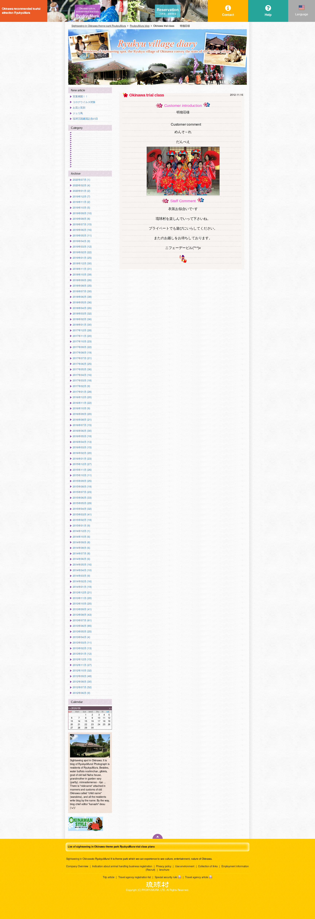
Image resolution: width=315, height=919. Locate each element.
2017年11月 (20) (82, 336)
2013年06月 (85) (82, 625)
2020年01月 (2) (81, 191)
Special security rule (166, 877)
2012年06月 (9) (81, 693)
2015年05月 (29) (82, 503)
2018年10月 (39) (82, 274)
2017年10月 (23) (82, 341)
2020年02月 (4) (81, 185)
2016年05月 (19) (82, 436)
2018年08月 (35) (82, 285)
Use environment (184, 866)
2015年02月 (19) (82, 520)
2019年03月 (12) (82, 246)
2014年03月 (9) (81, 575)
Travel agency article (196, 877)
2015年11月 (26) (82, 469)
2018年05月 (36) (82, 302)
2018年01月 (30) (82, 324)
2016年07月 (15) (82, 425)
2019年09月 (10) (82, 213)
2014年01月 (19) (82, 586)
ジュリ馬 (78, 113)
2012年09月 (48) (82, 676)
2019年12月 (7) (81, 196)
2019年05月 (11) (82, 235)
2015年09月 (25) (82, 481)
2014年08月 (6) (81, 547)
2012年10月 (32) (82, 670)
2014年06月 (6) (81, 559)
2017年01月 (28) (82, 391)
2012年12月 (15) (82, 659)
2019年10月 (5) (81, 207)
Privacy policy (163, 866)
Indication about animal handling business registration (122, 866)
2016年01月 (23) (82, 458)
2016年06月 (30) (82, 430)
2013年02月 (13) (82, 648)
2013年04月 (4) (81, 637)
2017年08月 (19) (82, 352)
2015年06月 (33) (82, 497)
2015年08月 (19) (82, 486)
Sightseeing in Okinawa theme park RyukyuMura (98, 26)
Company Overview (77, 866)
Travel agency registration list (134, 877)
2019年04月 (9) (81, 241)
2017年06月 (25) (82, 364)
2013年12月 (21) (82, 592)
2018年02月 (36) (82, 319)
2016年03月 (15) (82, 447)
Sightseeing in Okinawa (79, 858)
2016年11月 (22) (82, 403)
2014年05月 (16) (82, 564)
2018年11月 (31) (82, 269)
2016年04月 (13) (82, 442)
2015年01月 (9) (81, 525)
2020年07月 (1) (81, 179)
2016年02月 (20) (82, 453)
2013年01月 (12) (82, 653)
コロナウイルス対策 (84, 102)
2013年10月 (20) (82, 603)
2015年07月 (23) (82, 492)
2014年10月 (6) (81, 536)
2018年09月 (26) (82, 280)
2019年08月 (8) (81, 218)
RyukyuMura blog (139, 26)
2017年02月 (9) (81, 386)
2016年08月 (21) (82, 419)
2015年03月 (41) (82, 514)
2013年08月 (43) (82, 614)
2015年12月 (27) (82, 464)
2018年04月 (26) (82, 308)
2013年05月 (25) (82, 631)
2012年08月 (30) (82, 681)
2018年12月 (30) (82, 263)
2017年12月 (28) (82, 330)
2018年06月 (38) (82, 296)
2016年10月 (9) (81, 408)
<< (69, 708)
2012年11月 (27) (82, 665)
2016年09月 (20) (82, 414)
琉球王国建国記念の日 (85, 118)
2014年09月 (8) (81, 542)
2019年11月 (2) (81, 202)
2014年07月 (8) (81, 553)
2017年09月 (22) (82, 347)
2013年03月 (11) (82, 642)
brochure (164, 869)
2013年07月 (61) (82, 620)
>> (110, 708)
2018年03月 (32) (82, 313)
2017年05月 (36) (82, 369)
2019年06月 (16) (82, 230)
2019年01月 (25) (82, 257)
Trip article (108, 877)
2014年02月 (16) (82, 581)
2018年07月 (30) (82, 291)
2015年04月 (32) (82, 508)
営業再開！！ (80, 96)
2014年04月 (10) (82, 570)
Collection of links (207, 866)
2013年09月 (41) (82, 609)
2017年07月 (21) (82, 358)
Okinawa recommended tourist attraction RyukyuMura (21, 11)
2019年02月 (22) (82, 252)
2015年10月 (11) (82, 475)
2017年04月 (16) (82, 375)
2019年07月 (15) (82, 224)
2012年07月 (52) (82, 687)
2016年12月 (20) (82, 397)
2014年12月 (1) (81, 531)
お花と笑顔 (79, 107)
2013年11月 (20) (82, 598)
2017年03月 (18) (82, 380)
